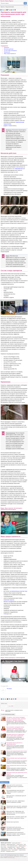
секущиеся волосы (10, 851)
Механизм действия (8, 49)
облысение (7, 711)
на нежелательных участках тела (18, 591)
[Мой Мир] (7, 9)
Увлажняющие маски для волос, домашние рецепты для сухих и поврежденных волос (17, 807)
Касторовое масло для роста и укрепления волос (14, 743)
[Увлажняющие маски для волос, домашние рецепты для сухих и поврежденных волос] (3, 807)
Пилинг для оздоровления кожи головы (17, 751)
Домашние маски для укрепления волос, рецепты (17, 773)
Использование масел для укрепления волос (16, 758)
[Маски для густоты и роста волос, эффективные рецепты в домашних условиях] (3, 786)
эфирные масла (22, 845)
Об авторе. (9, 688)
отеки (5, 613)
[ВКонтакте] (1, 9)
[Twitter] (3, 9)
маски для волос (6, 842)
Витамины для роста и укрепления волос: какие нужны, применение (15, 735)
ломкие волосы (4, 848)
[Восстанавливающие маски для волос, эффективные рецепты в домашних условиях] (3, 792)
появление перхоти (9, 599)
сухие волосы (20, 844)
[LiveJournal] (9, 9)
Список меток (4, 839)
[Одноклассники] (5, 9)
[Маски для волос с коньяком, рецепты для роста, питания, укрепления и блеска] (3, 818)
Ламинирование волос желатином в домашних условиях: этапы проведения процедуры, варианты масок (16, 834)
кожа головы (3, 847)
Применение (7, 52)
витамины (3, 844)
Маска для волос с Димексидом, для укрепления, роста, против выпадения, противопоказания (16, 813)
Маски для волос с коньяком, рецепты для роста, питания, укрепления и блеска (17, 817)
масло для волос (16, 842)
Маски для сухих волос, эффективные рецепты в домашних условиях (16, 801)
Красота (3, 6)
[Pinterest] (15, 9)
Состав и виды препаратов (10, 50)
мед (15, 848)
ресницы (10, 848)
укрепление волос (9, 710)
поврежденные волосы (6, 849)
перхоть (18, 847)
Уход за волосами (9, 6)
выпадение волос (18, 710)
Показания (6, 47)
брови (22, 847)
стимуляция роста (19, 168)
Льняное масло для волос (13, 821)
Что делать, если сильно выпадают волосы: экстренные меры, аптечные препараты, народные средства (16, 719)
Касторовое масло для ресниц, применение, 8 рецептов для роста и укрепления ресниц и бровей (15, 829)
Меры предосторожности (10, 53)
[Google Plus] (11, 9)
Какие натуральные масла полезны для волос (17, 766)
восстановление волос (12, 845)
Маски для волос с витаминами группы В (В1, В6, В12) (16, 796)
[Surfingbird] (13, 9)
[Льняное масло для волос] (3, 823)
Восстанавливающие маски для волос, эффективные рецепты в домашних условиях (16, 792)
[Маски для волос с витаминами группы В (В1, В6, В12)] (3, 797)
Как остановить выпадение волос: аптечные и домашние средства (15, 727)
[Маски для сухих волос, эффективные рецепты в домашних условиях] (3, 802)
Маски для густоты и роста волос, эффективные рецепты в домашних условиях (15, 786)
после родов (15, 849)
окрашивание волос (21, 848)
